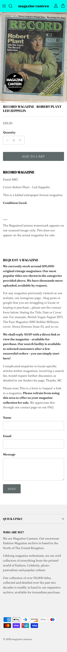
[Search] (12, 6)
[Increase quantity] (21, 140)
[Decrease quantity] (6, 140)
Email (7, 436)
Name (7, 417)
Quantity (9, 132)
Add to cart (33, 156)
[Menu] (4, 6)
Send (12, 489)
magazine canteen (22, 639)
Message (9, 454)
